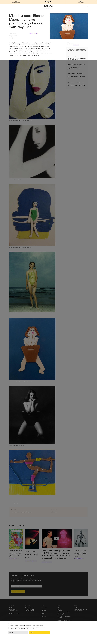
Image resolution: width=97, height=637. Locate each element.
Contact (60, 610)
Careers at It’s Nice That (64, 611)
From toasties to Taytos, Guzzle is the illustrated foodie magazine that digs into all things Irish (76, 50)
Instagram (44, 607)
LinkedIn (44, 610)
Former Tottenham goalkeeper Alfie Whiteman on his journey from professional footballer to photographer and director (76, 66)
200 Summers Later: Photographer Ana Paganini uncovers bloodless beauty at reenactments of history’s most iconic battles (76, 84)
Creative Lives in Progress (80, 609)
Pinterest (44, 616)
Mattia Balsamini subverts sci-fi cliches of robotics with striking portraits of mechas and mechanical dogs (76, 75)
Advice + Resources (30, 610)
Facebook (44, 613)
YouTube (44, 611)
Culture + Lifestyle (29, 611)
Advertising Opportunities (64, 616)
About (59, 607)
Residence (76, 607)
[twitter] (14, 503)
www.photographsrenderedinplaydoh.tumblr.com (22, 512)
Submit (59, 609)
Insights (60, 617)
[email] (17, 503)
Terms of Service (62, 614)
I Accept (32, 632)
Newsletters (61, 619)
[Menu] (86, 6)
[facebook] (11, 503)
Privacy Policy (61, 613)
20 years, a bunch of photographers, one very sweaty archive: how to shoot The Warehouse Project (76, 58)
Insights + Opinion (29, 607)
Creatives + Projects (30, 609)
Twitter (43, 614)
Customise (11, 632)
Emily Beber (14, 33)
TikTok (43, 609)
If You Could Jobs (78, 610)
